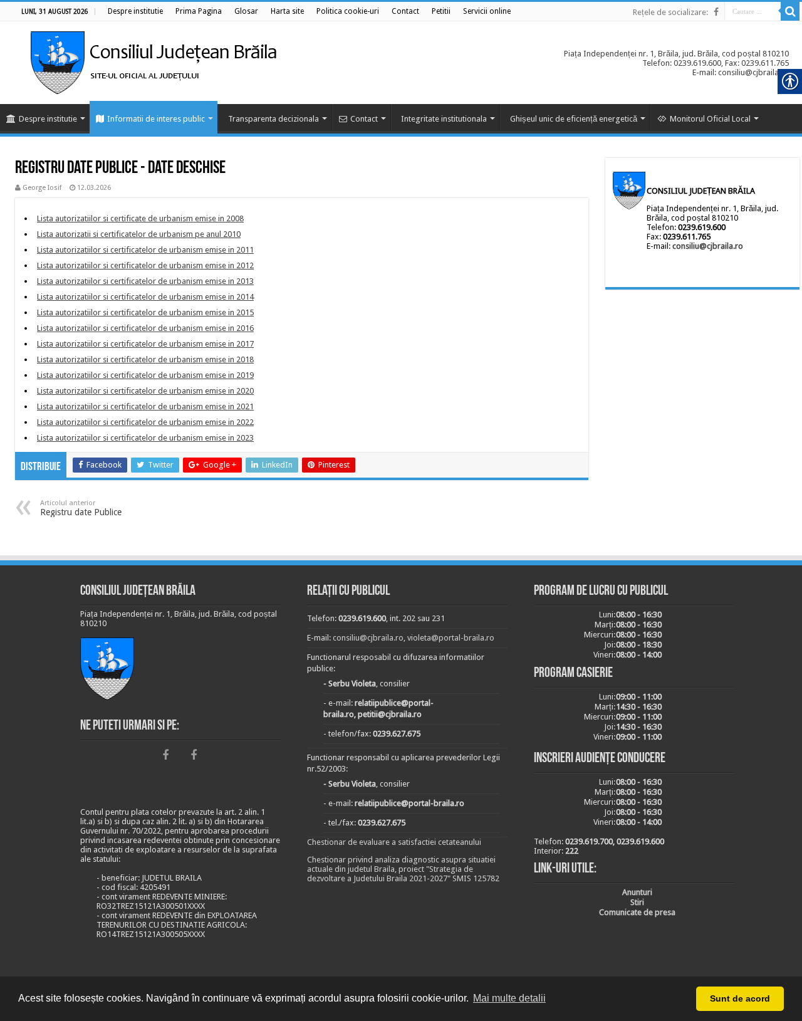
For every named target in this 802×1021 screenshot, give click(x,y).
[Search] (790, 11)
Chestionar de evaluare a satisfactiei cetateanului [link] (394, 842)
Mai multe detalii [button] (509, 998)
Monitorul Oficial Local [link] (710, 118)
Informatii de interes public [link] (156, 118)
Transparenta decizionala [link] (273, 118)
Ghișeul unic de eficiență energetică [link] (573, 118)
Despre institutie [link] (48, 118)
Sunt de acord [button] (740, 998)
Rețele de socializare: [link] (670, 12)
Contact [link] (364, 118)
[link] (135, 11)
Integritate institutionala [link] (444, 118)
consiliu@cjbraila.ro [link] (707, 246)
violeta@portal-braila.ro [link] (450, 637)
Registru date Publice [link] (81, 508)
